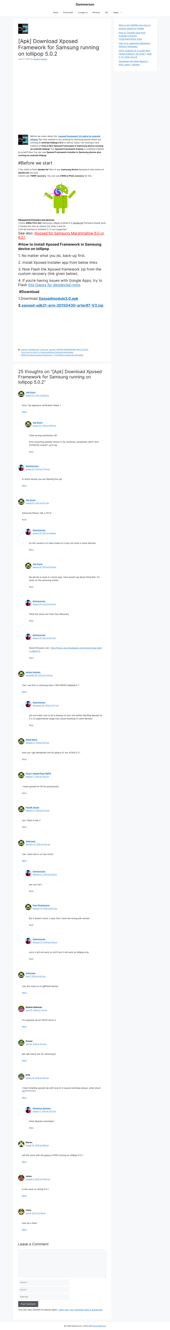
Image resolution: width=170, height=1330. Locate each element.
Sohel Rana (31, 739)
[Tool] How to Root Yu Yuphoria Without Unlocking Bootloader (47, 352)
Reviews (96, 12)
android (24, 349)
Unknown (30, 841)
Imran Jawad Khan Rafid (38, 773)
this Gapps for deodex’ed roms (54, 285)
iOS (106, 12)
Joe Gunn (31, 392)
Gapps (116, 12)
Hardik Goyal (32, 807)
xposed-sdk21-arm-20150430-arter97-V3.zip (62, 305)
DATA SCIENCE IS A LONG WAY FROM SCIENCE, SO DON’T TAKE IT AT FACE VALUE (135, 54)
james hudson (33, 672)
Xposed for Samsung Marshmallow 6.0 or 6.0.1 (61, 235)
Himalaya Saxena (42, 1108)
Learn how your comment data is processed (80, 1309)
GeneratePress (99, 1326)
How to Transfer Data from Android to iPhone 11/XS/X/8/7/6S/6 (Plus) (132, 36)
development (33, 349)
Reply (24, 412)
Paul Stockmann (41, 905)
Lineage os (83, 12)
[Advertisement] (62, 82)
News (55, 12)
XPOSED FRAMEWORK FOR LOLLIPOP (72, 349)
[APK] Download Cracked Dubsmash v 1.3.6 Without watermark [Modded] (52, 355)
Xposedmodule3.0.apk (58, 298)
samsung (44, 349)
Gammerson (85, 4)
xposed (52, 349)
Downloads (68, 12)
